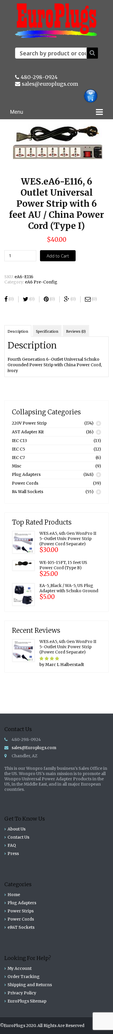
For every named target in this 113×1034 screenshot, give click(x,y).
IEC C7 (18, 457)
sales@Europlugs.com (34, 747)
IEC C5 (18, 449)
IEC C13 (19, 440)
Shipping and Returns (30, 984)
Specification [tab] (47, 331)
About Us (16, 829)
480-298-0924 (39, 77)
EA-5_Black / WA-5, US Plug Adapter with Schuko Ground (68, 588)
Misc (16, 466)
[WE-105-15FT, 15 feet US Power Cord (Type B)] (23, 565)
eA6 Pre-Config (41, 282)
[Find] (92, 53)
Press (13, 853)
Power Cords (25, 483)
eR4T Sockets (21, 927)
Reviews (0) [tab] (76, 331)
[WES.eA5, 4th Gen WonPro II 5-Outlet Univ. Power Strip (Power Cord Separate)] (23, 541)
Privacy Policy (22, 993)
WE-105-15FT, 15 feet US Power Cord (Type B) (63, 565)
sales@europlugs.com (50, 83)
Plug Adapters (26, 474)
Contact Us (18, 837)
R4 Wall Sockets (27, 491)
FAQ (12, 845)
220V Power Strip (29, 423)
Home (14, 894)
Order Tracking (24, 976)
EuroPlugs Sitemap (27, 1001)
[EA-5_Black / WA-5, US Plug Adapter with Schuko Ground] (23, 594)
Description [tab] (18, 331)
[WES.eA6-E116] (56, 143)
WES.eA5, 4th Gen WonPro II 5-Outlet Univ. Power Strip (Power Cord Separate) (67, 538)
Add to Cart (58, 256)
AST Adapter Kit (28, 431)
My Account (20, 968)
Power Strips (21, 911)
